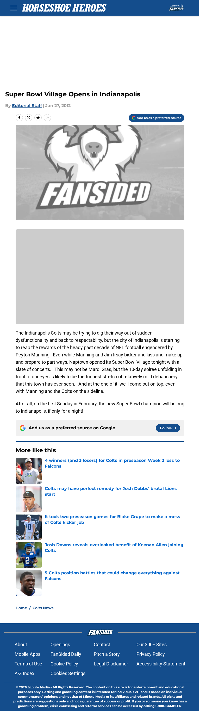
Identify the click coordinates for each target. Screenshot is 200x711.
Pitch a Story (107, 654)
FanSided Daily (66, 654)
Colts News (43, 608)
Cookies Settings (68, 673)
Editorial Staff (27, 105)
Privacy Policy (150, 654)
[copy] (47, 117)
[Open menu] (13, 8)
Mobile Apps (27, 654)
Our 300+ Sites (151, 644)
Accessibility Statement (160, 663)
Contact (102, 644)
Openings (60, 644)
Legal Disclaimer (111, 663)
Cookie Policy (64, 663)
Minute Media (39, 687)
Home (21, 608)
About (21, 644)
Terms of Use (28, 663)
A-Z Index (24, 673)
